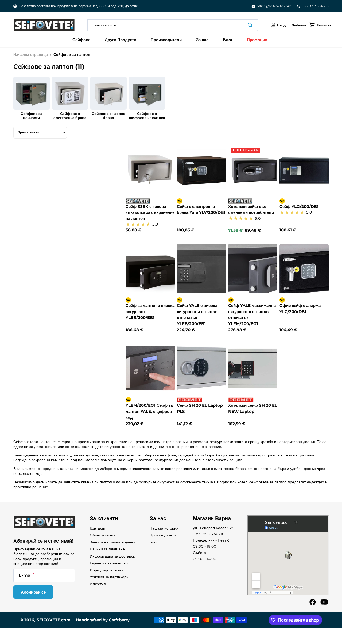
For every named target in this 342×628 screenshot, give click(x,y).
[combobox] (172, 25)
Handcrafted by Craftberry (103, 619)
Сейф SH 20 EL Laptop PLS (200, 408)
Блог (154, 542)
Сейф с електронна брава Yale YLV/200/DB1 (201, 209)
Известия (98, 584)
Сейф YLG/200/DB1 (298, 206)
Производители (163, 535)
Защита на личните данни (112, 542)
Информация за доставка (112, 556)
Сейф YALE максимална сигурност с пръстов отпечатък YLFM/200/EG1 (252, 314)
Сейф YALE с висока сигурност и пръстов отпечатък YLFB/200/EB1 (197, 314)
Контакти (97, 528)
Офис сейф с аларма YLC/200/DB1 (300, 308)
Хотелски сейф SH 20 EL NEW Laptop (252, 408)
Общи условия (102, 535)
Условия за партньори (109, 577)
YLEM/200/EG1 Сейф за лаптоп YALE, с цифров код (149, 411)
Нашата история (164, 528)
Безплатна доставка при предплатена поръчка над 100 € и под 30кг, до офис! (78, 6)
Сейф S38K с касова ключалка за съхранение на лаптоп (150, 212)
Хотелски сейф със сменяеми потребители (251, 209)
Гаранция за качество (109, 563)
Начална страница (30, 54)
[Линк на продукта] (150, 189)
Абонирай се (33, 592)
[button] (278, 25)
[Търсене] (251, 25)
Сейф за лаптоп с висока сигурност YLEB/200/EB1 (150, 311)
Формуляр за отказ (106, 570)
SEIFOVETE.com (54, 619)
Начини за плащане (107, 549)
